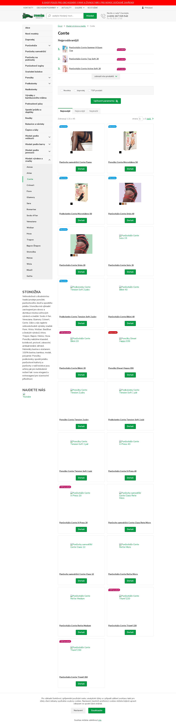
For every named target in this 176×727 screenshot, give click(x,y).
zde (99, 720)
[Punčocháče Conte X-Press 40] (130, 451)
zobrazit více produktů (104, 76)
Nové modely (31, 33)
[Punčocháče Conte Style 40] (130, 194)
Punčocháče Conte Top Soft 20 (84, 59)
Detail (81, 168)
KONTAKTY (28, 8)
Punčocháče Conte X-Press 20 (73, 522)
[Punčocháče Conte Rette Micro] (130, 554)
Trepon (30, 239)
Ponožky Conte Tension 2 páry (73, 419)
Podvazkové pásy (34, 103)
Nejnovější (65, 111)
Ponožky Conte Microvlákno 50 (123, 162)
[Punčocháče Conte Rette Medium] (81, 606)
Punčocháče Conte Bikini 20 (72, 368)
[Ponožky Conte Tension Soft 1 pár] (81, 451)
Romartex (31, 209)
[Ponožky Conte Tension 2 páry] (81, 400)
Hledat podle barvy (35, 144)
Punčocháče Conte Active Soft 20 (85, 68)
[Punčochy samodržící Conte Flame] (81, 142)
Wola (29, 264)
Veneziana (31, 221)
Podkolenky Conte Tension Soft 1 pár (126, 419)
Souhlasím (96, 710)
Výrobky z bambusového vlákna (35, 96)
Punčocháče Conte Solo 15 (121, 265)
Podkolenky (31, 83)
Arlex (29, 173)
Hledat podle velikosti (32, 137)
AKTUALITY (66, 8)
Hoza (29, 233)
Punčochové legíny (34, 65)
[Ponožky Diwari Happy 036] (130, 348)
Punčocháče (31, 45)
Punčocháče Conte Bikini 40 (121, 316)
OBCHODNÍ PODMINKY (46, 8)
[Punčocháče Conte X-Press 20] (81, 503)
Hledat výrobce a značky (34, 159)
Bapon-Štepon (34, 245)
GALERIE (78, 8)
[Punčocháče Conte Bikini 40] (130, 297)
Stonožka (31, 252)
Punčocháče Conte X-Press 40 (122, 471)
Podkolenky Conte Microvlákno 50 (75, 213)
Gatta (29, 276)
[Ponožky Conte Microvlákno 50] (130, 142)
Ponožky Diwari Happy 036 (121, 368)
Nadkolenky (31, 89)
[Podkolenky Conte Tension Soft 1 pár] (130, 400)
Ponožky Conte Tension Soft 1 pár (75, 471)
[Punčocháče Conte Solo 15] (130, 245)
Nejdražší (93, 111)
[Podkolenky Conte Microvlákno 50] (81, 194)
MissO (29, 270)
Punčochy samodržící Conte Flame (75, 162)
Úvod (60, 26)
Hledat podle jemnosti (32, 151)
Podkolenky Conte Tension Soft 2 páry (77, 316)
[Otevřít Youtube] (27, 395)
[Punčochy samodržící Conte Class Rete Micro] (130, 503)
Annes (30, 167)
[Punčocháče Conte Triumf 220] (130, 606)
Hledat (90, 15)
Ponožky (29, 77)
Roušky (28, 118)
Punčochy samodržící (35, 51)
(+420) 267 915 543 (117, 16)
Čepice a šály (31, 130)
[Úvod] (33, 15)
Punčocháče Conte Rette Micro (123, 574)
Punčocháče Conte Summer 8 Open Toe (85, 49)
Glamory (31, 197)
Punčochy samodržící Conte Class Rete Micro (129, 522)
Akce (27, 27)
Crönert (30, 185)
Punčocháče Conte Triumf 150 (73, 677)
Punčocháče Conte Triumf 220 (122, 625)
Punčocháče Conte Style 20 (72, 265)
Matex (30, 258)
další (149, 118)
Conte (30, 179)
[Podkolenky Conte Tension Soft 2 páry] (81, 297)
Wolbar (30, 227)
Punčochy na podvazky (31, 58)
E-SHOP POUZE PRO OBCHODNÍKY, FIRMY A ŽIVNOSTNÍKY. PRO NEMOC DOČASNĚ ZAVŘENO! (88, 2)
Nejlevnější (80, 111)
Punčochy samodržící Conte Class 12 (76, 574)
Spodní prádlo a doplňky (33, 111)
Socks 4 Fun (32, 215)
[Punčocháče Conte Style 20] (81, 245)
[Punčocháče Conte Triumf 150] (81, 657)
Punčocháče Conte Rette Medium (75, 625)
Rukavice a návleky (34, 124)
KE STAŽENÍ (92, 8)
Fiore (29, 191)
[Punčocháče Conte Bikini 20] (81, 348)
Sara (29, 203)
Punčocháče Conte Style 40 (121, 213)
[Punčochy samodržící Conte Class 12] (81, 554)
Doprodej (30, 39)
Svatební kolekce (33, 71)
